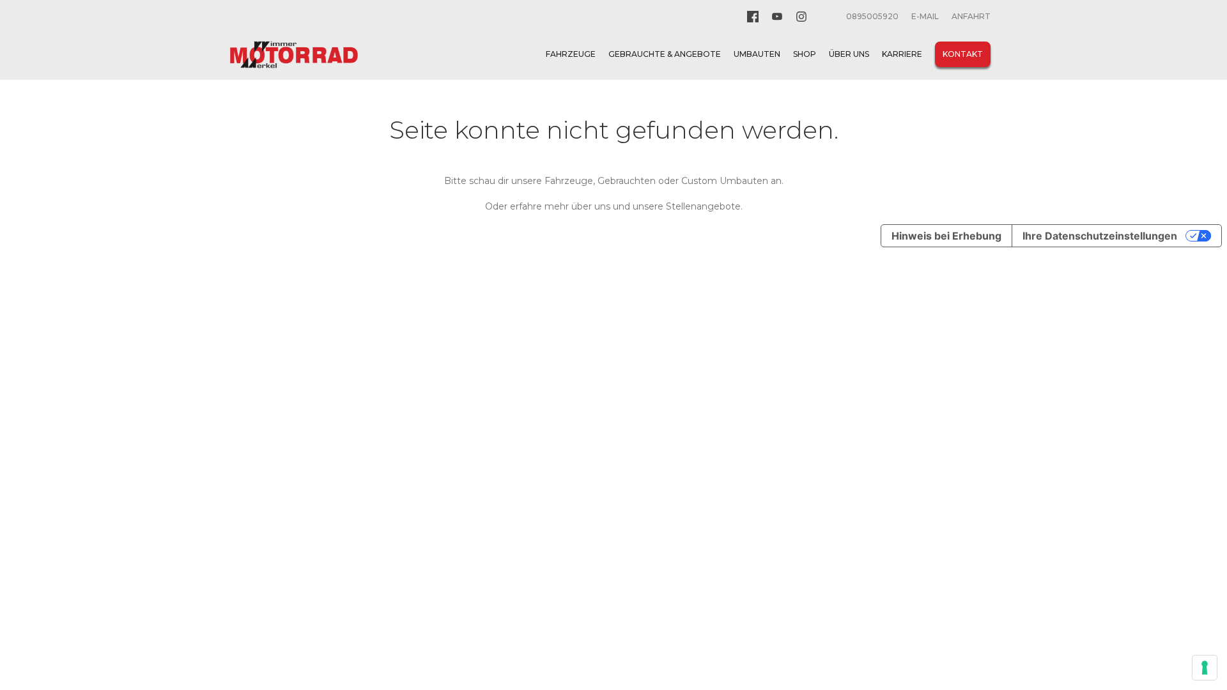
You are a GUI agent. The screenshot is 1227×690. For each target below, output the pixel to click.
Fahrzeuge (571, 54)
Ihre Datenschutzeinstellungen (1099, 235)
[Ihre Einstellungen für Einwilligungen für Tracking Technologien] (1204, 668)
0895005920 (872, 16)
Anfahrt (971, 16)
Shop (804, 54)
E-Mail (925, 16)
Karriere (902, 54)
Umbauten (757, 54)
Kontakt (963, 54)
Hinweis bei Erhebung (946, 235)
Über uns (849, 54)
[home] (294, 55)
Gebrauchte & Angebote (664, 54)
